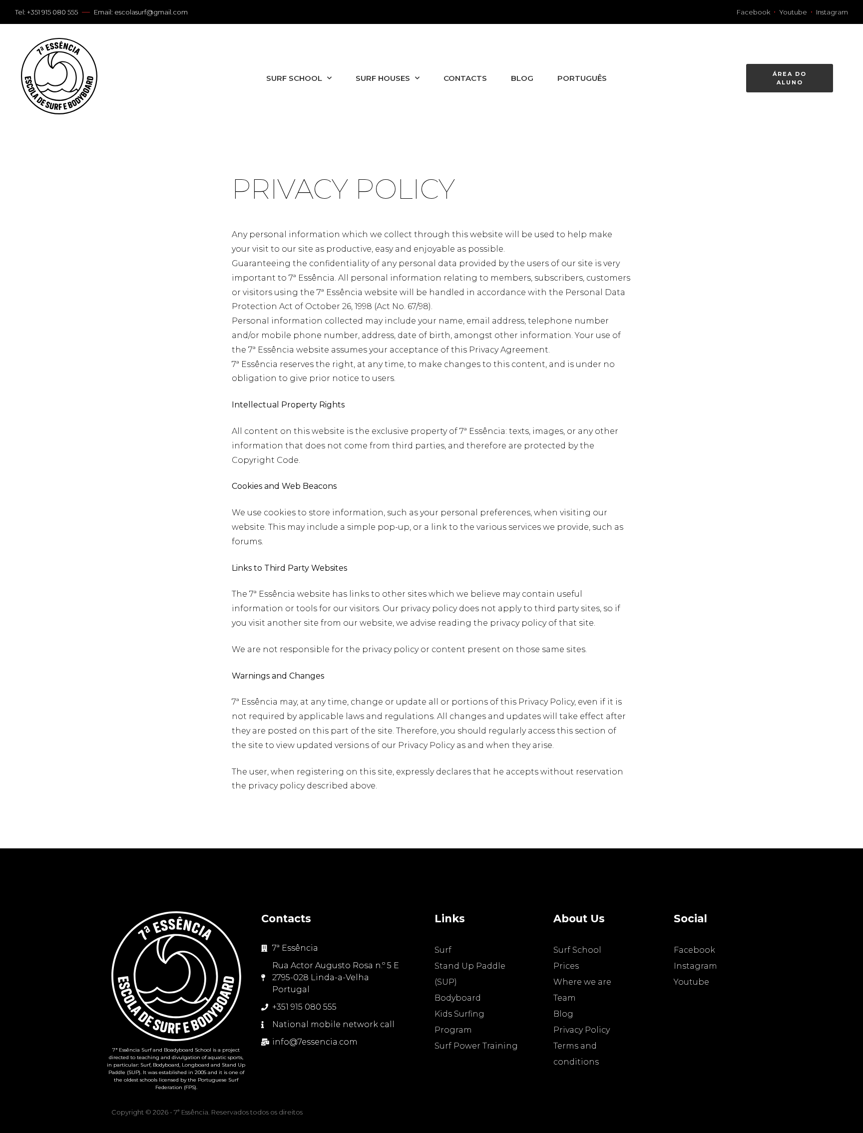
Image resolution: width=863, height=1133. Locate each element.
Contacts (465, 78)
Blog (522, 78)
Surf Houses (383, 78)
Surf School (294, 78)
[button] (789, 78)
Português (582, 78)
